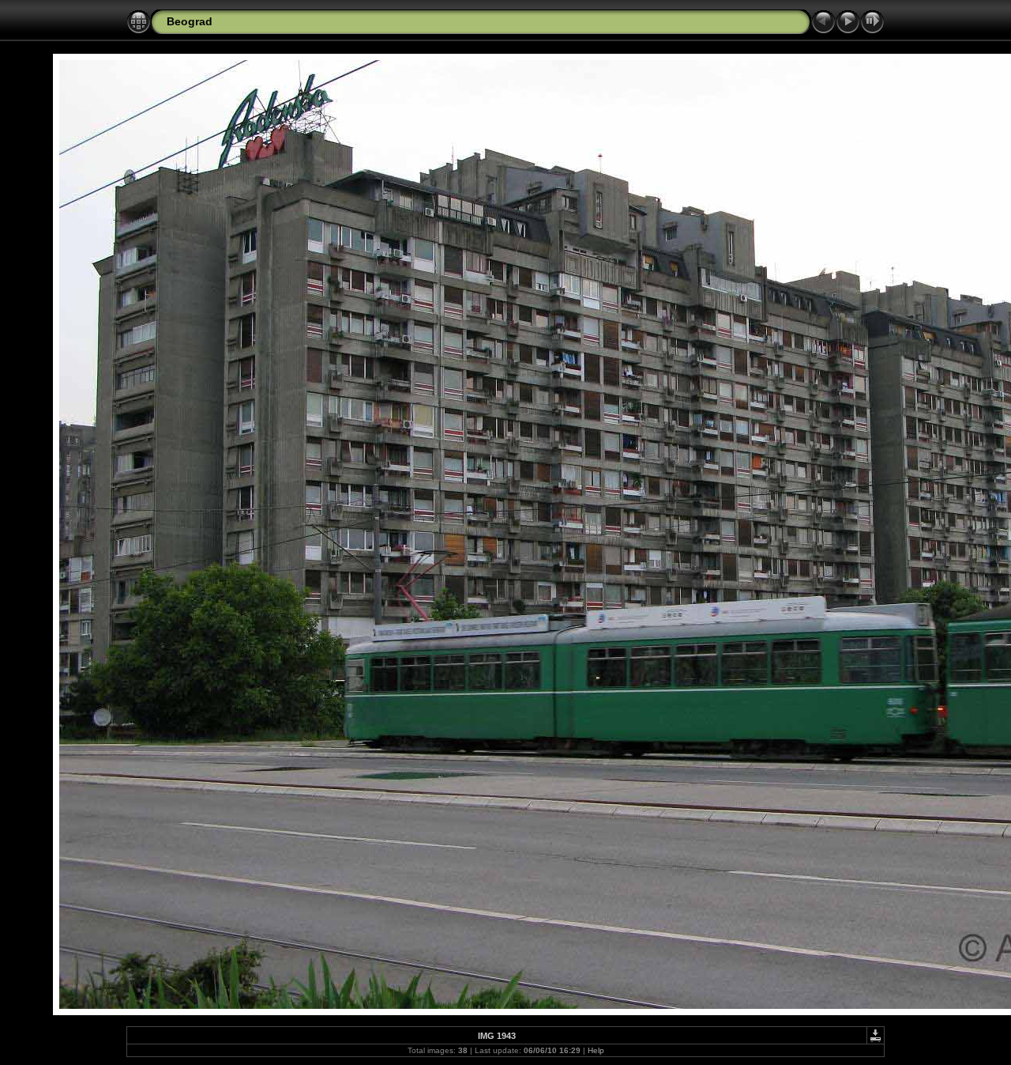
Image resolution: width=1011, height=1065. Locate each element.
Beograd (189, 21)
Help (596, 1050)
